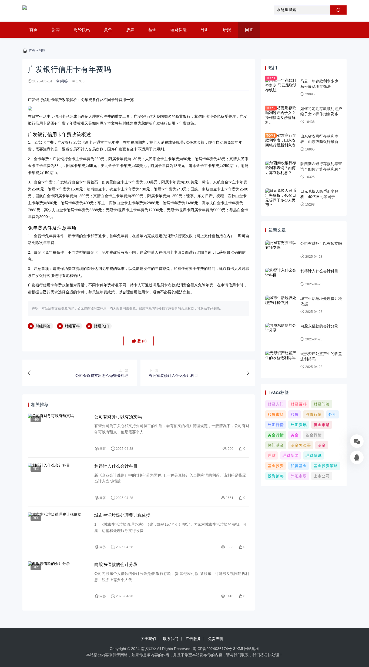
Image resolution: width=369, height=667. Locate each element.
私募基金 (299, 466)
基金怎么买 (301, 445)
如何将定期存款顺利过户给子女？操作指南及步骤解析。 (321, 113)
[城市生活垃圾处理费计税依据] (58, 531)
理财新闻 (291, 455)
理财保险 (178, 29)
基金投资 (276, 466)
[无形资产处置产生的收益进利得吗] (281, 360)
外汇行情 (276, 425)
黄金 (108, 29)
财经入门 (101, 326)
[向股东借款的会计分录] (58, 580)
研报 (227, 29)
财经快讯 (82, 29)
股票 (130, 29)
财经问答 (43, 326)
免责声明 (215, 638)
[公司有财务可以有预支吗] (58, 433)
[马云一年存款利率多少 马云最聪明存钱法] (281, 88)
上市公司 (322, 476)
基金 (152, 29)
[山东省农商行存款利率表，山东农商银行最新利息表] (281, 143)
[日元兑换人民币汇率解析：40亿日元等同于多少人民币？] (281, 198)
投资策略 (276, 476)
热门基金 (276, 445)
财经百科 (72, 326)
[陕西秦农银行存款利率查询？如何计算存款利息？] (281, 170)
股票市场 (276, 414)
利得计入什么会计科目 (115, 466)
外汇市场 (299, 476)
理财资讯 (314, 455)
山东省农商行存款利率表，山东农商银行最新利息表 (321, 141)
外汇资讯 (299, 425)
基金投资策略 (326, 466)
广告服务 (193, 638)
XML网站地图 (247, 648)
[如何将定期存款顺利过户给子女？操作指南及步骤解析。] (281, 115)
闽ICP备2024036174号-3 (214, 648)
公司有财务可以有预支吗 (118, 416)
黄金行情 (276, 435)
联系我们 (170, 638)
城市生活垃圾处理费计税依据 (122, 515)
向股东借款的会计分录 (115, 564)
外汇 (205, 29)
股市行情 (314, 414)
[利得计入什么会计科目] (58, 482)
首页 (33, 29)
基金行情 (314, 435)
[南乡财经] (24, 10)
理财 (272, 455)
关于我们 (148, 638)
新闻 (56, 29)
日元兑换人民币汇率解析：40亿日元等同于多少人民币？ (321, 196)
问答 (249, 29)
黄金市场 (322, 425)
